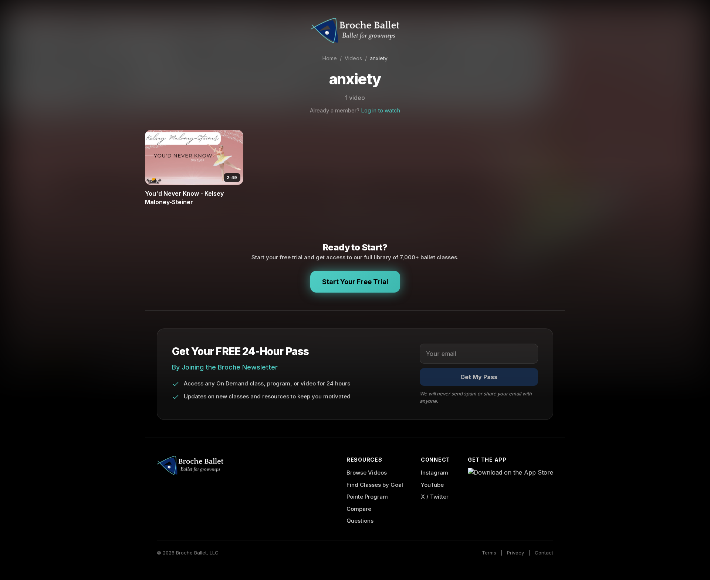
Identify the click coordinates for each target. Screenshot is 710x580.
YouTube (432, 484)
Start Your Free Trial (355, 282)
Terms (489, 553)
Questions (359, 520)
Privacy (515, 553)
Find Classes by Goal (374, 484)
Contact (544, 553)
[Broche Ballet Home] (355, 30)
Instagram (434, 472)
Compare (358, 508)
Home (329, 58)
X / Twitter (435, 496)
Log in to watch (380, 110)
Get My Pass (478, 377)
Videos (353, 58)
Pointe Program (367, 496)
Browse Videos (366, 472)
